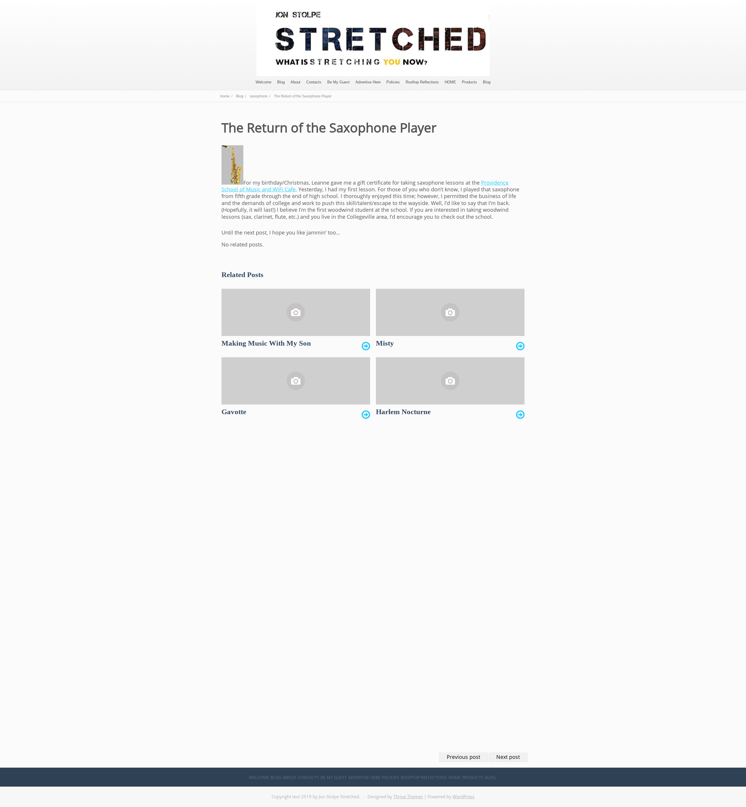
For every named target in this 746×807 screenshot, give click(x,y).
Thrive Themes (408, 796)
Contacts (313, 82)
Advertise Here (368, 82)
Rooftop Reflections (422, 82)
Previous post (463, 756)
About (295, 82)
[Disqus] (373, 513)
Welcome (263, 82)
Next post (508, 756)
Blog (281, 82)
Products (469, 82)
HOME (450, 82)
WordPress (463, 796)
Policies (393, 82)
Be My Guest (338, 82)
